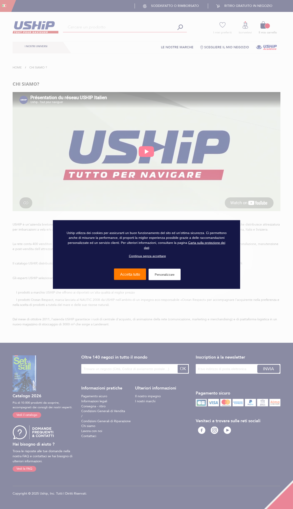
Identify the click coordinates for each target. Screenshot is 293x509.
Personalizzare (164, 274)
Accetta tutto (130, 274)
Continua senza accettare (147, 256)
